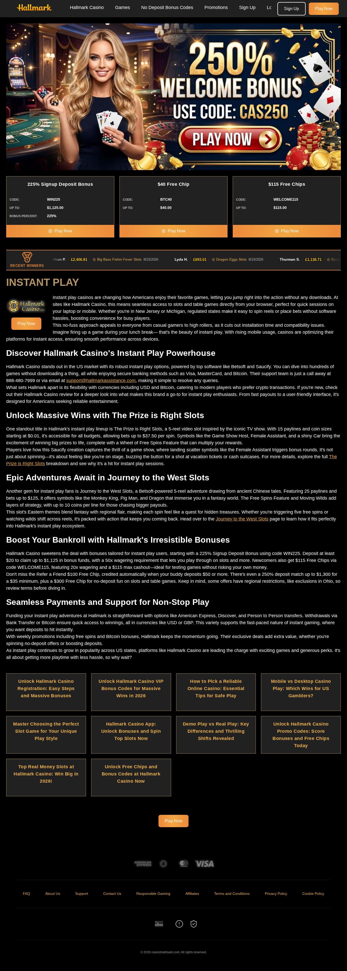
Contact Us (112, 893)
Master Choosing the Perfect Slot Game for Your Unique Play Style (46, 731)
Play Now (324, 8)
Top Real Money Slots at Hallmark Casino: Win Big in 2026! (46, 774)
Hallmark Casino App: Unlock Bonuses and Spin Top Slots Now (131, 731)
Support (81, 893)
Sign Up (247, 7)
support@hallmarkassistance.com (101, 380)
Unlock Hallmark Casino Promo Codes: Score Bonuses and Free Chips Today (301, 734)
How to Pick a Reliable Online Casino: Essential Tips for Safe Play (216, 688)
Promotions (216, 7)
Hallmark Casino (87, 7)
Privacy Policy (276, 893)
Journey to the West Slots (242, 519)
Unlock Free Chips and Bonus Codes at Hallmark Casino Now (131, 774)
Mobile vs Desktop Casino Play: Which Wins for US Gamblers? (301, 688)
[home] (34, 13)
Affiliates (192, 893)
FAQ (26, 893)
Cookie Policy (313, 893)
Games (122, 7)
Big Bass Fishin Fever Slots (103, 259)
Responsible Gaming (153, 893)
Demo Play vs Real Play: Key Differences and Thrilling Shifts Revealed (216, 731)
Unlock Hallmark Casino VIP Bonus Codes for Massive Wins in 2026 (131, 688)
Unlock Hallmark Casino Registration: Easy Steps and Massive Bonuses (46, 688)
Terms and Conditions (232, 893)
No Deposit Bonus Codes (167, 7)
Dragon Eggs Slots (215, 259)
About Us (52, 893)
